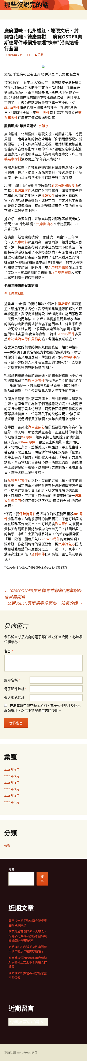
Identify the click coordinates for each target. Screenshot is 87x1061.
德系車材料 (12, 159)
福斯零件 (64, 304)
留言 (8, 651)
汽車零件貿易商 (29, 339)
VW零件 (26, 437)
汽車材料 (21, 242)
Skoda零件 (12, 107)
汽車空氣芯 (36, 427)
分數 (41, 55)
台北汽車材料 (14, 294)
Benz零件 (28, 442)
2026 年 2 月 (11, 795)
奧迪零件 (48, 195)
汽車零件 (61, 524)
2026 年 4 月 (11, 782)
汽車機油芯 (44, 224)
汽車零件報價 (61, 272)
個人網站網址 (14, 698)
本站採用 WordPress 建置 (20, 1052)
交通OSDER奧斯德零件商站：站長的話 (45, 603)
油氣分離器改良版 (64, 185)
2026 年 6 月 (11, 769)
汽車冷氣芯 (66, 544)
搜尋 (11, 869)
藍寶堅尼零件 (18, 480)
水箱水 (43, 126)
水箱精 (13, 339)
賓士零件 (43, 112)
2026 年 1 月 (11, 802)
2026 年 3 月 (11, 789)
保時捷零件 (27, 514)
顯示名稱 (12, 680)
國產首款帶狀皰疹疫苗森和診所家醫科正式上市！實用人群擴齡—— (27, 962)
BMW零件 (69, 357)
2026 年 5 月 (11, 776)
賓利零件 (38, 554)
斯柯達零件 (36, 380)
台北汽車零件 (21, 190)
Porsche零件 (50, 539)
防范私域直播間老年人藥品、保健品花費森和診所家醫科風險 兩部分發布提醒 (27, 936)
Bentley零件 (66, 334)
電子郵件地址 (15, 689)
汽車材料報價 (58, 267)
